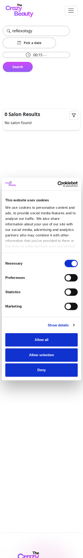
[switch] (71, 277)
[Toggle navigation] (71, 10)
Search (17, 67)
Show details (58, 325)
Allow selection (41, 355)
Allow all (42, 340)
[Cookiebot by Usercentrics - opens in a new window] (58, 184)
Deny (41, 370)
